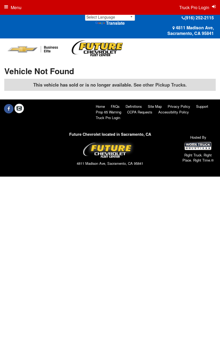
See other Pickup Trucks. (160, 84)
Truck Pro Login (108, 117)
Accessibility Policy (173, 112)
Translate (115, 23)
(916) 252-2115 (199, 18)
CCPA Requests (139, 112)
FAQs (115, 106)
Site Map (155, 106)
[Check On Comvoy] (19, 108)
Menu (16, 7)
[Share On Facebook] (8, 108)
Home (100, 106)
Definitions (134, 106)
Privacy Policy (179, 106)
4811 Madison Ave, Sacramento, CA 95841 (190, 30)
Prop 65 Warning (108, 112)
